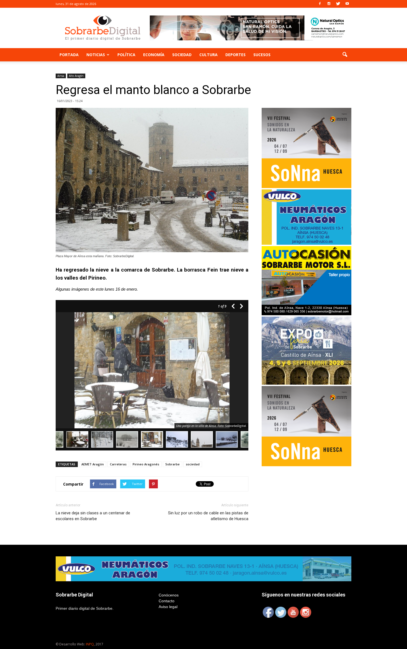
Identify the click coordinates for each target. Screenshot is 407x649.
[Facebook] (320, 4)
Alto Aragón (76, 76)
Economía (153, 54)
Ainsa (60, 76)
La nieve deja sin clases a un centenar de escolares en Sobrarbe (93, 515)
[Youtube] (347, 4)
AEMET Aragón (92, 464)
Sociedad (182, 54)
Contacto (166, 601)
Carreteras (118, 464)
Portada (69, 54)
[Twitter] (338, 4)
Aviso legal (168, 606)
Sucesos (262, 54)
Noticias (95, 54)
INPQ (90, 644)
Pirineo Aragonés (146, 464)
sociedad (193, 464)
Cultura (208, 54)
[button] (344, 54)
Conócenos (169, 595)
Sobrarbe (172, 464)
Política (126, 54)
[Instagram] (329, 4)
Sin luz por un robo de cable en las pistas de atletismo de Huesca (208, 515)
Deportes (235, 54)
